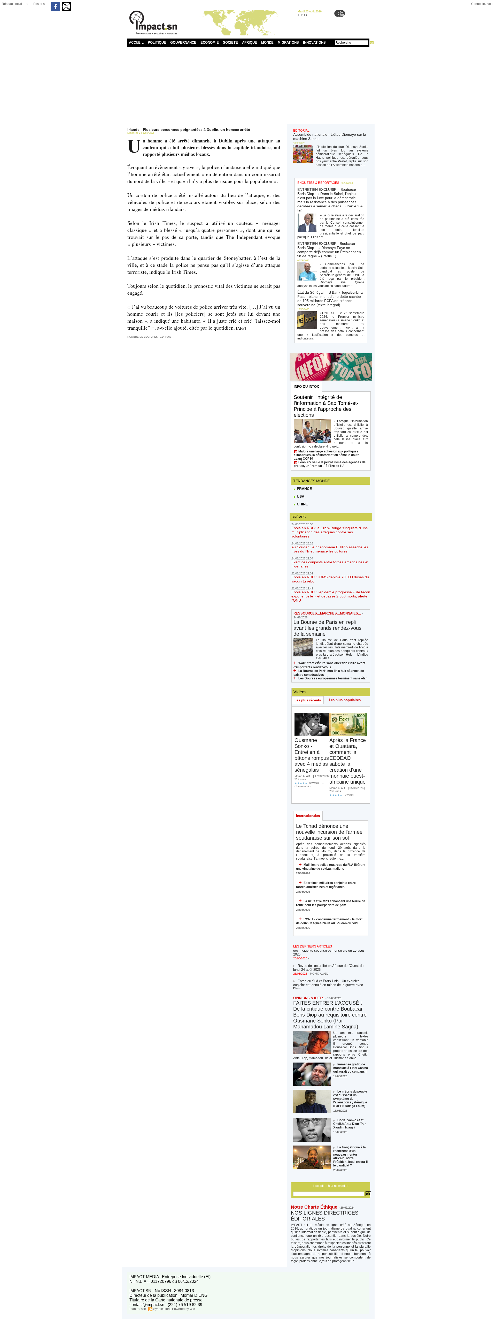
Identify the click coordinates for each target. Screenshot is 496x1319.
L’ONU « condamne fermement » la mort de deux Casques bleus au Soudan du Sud (329, 921)
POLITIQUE (157, 42)
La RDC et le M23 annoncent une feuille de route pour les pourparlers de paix (330, 903)
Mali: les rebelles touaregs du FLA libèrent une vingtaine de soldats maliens (330, 866)
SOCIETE (230, 42)
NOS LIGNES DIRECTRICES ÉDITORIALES (324, 1216)
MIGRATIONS (288, 42)
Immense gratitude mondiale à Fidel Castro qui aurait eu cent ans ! (350, 1068)
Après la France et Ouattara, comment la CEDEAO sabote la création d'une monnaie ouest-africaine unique (347, 761)
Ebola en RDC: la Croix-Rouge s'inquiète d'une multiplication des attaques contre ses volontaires (329, 532)
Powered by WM (183, 1309)
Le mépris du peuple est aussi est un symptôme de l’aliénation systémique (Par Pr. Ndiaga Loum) (350, 1099)
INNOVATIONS (314, 42)
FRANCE (304, 489)
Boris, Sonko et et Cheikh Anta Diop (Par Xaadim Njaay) (349, 1123)
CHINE (302, 504)
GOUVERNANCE (183, 42)
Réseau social (12, 4)
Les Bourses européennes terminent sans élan (332, 678)
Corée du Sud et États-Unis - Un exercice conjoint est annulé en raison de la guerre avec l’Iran (328, 978)
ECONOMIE (209, 42)
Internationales (308, 816)
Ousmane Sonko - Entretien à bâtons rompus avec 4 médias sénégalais (312, 755)
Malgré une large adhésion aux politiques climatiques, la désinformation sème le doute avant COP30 (326, 455)
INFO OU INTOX (306, 387)
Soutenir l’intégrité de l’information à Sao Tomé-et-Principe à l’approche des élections (326, 406)
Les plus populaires (345, 700)
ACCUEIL (136, 42)
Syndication (161, 1309)
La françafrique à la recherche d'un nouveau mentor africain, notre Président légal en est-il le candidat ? (350, 1156)
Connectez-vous (482, 4)
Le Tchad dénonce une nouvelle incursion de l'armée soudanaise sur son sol (329, 832)
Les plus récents (308, 700)
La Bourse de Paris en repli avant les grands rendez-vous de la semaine (327, 628)
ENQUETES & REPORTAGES (318, 183)
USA (300, 496)
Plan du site (137, 1309)
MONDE (267, 42)
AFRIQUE (249, 42)
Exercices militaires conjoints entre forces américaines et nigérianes (326, 885)
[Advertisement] (248, 85)
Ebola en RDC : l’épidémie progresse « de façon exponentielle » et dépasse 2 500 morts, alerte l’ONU (330, 596)
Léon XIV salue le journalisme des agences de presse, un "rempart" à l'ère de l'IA (330, 464)
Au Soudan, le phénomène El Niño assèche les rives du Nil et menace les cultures (329, 549)
